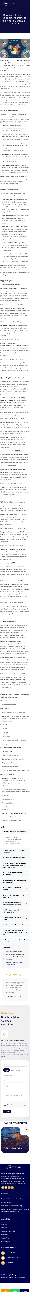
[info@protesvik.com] (3, 1258)
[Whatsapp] (15, 1290)
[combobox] (6, 1070)
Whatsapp (15, 1291)
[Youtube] (5, 1187)
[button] (15, 831)
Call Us (5, 1291)
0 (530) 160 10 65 (11, 1252)
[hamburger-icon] (25, 3)
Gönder (7, 1111)
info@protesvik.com (12, 1257)
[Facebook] (2, 1187)
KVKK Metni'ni (9, 1095)
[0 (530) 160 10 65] (3, 1253)
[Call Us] (5, 1290)
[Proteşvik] (13, 1167)
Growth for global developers (10, 1212)
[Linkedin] (9, 1187)
